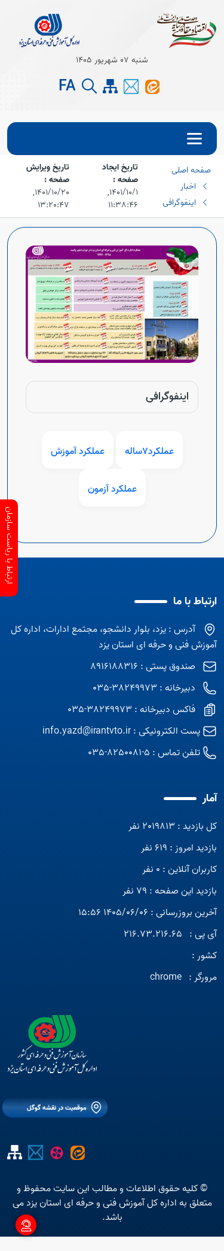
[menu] (112, 138)
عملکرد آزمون (112, 489)
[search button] (89, 86)
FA (67, 86)
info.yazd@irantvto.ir (86, 731)
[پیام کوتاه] (131, 86)
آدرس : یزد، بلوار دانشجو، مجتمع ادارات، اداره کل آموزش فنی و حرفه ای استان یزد (114, 637)
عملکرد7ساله (149, 451)
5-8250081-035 (119, 753)
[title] (49, 30)
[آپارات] (56, 1152)
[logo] (52, 1044)
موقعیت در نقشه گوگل (57, 1107)
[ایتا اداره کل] (152, 86)
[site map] (110, 86)
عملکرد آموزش (78, 451)
